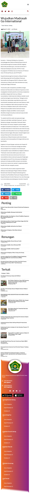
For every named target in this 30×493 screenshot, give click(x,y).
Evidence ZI (7, 411)
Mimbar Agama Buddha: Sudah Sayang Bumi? (10, 248)
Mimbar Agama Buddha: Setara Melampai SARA (11, 244)
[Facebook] (2, 11)
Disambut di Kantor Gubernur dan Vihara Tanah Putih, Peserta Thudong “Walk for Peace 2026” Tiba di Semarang (13, 262)
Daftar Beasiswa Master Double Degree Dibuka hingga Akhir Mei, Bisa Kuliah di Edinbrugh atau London (14, 222)
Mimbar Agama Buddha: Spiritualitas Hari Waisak (11, 226)
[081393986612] (2, 385)
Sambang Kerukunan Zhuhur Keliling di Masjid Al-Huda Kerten (14, 322)
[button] (28, 4)
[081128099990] (2, 381)
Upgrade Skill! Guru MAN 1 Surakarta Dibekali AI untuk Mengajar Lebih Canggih (18, 333)
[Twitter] (5, 11)
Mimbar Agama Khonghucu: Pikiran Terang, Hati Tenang (12, 252)
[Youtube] (8, 11)
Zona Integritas (8, 404)
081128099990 (8, 381)
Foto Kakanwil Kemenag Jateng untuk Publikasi (11, 275)
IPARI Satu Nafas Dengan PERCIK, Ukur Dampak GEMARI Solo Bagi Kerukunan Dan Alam (18, 301)
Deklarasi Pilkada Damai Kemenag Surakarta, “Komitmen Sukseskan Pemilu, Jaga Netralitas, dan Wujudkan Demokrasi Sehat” (13, 354)
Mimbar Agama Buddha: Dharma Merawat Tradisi (11, 241)
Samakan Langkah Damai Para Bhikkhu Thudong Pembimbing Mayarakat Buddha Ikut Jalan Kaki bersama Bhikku (13, 257)
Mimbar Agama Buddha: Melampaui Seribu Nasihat (11, 212)
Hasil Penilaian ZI (8, 407)
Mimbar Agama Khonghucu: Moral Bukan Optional (11, 230)
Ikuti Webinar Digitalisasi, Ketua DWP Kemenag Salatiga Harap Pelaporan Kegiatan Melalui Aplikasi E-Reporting (18, 281)
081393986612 (8, 385)
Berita (8, 273)
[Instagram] (12, 11)
